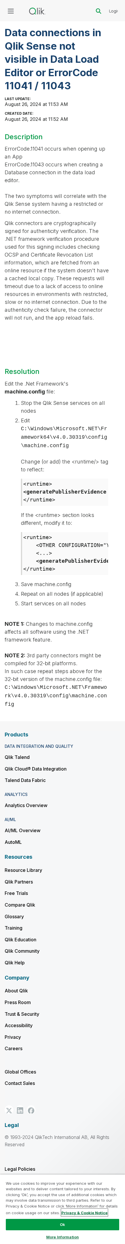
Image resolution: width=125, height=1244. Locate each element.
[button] (9, 1109)
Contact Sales (20, 1083)
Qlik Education (20, 939)
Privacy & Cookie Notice (84, 1212)
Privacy (13, 1037)
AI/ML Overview (22, 830)
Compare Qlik (20, 905)
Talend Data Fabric (25, 780)
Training (13, 928)
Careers (13, 1048)
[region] (62, 1209)
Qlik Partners (19, 882)
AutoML (13, 842)
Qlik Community (22, 951)
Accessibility (19, 1025)
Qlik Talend (17, 757)
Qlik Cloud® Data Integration (36, 769)
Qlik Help (15, 963)
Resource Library (23, 870)
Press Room (18, 1002)
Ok (62, 1224)
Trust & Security (22, 1014)
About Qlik (16, 991)
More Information (62, 1237)
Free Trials (16, 893)
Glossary (14, 916)
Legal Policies (20, 1169)
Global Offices (20, 1072)
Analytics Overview (26, 805)
